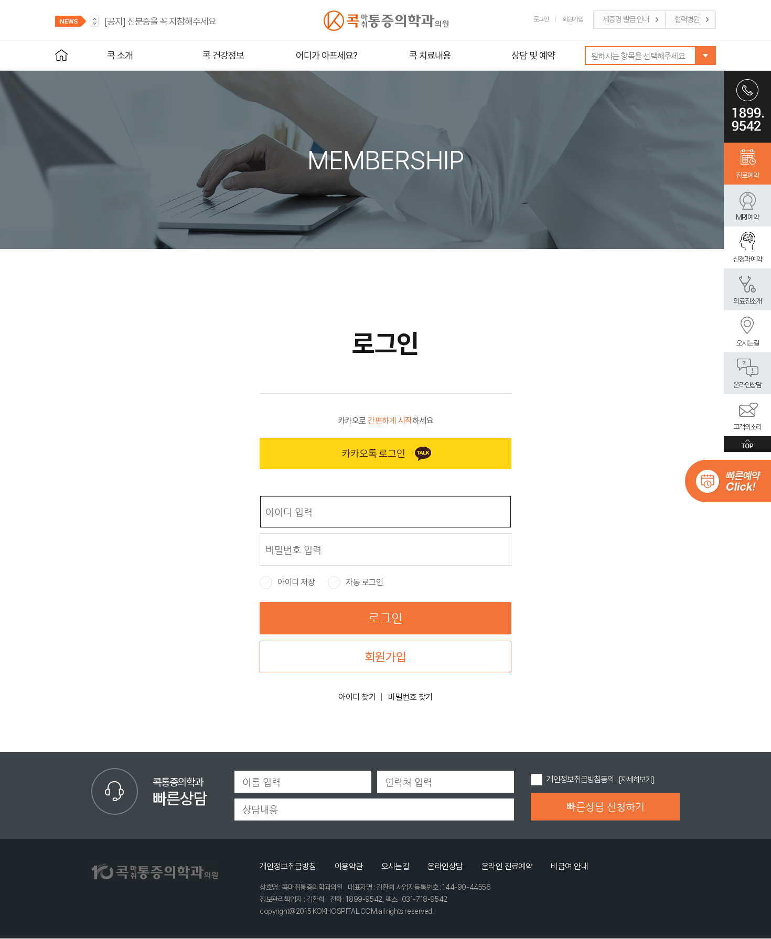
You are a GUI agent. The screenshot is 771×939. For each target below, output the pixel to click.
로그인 (541, 19)
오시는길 (747, 343)
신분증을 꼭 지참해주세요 (160, 21)
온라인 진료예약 (507, 866)
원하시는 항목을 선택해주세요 (638, 55)
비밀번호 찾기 (410, 697)
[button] (95, 24)
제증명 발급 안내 (626, 19)
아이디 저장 (287, 582)
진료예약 (747, 175)
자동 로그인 (355, 582)
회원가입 (572, 19)
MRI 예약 (747, 217)
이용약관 (349, 866)
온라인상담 (747, 385)
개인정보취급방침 (288, 866)
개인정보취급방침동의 (580, 779)
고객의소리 (747, 427)
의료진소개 (747, 301)
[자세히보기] (636, 779)
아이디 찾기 (357, 697)
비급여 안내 (569, 866)
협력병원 (687, 19)
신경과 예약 (748, 259)
